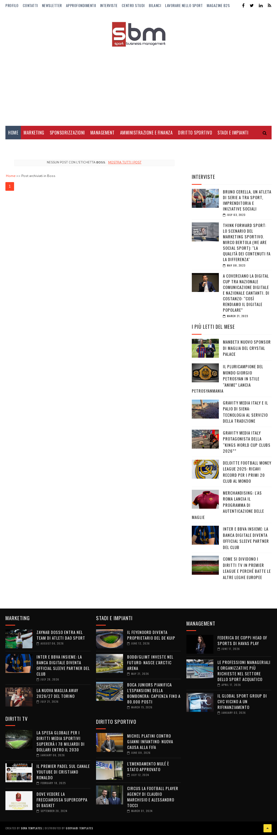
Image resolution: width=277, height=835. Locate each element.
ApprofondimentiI (81, 5)
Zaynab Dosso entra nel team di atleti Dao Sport (61, 635)
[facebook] (243, 5)
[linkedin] (261, 5)
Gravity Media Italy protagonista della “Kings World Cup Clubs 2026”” (247, 442)
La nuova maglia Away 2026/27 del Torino (57, 693)
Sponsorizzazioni (67, 132)
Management (102, 132)
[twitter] (252, 5)
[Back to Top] (267, 828)
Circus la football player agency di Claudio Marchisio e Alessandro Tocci (152, 796)
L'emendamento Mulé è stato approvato (148, 766)
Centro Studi (133, 5)
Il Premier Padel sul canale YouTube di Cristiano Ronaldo (63, 771)
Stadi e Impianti (232, 132)
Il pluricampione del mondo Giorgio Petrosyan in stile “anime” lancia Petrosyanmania (227, 378)
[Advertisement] (138, 82)
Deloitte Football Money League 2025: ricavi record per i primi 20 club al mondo (247, 472)
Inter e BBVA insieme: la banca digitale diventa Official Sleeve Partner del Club (246, 538)
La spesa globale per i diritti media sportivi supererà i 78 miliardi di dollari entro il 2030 (61, 740)
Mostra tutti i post (124, 162)
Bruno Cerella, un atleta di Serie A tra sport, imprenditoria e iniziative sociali (247, 200)
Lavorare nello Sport (184, 5)
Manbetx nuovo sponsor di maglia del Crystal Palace (247, 348)
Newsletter (52, 5)
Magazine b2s (218, 5)
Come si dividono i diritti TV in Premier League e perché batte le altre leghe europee (247, 568)
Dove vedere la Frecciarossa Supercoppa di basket (62, 799)
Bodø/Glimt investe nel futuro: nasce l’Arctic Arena (150, 662)
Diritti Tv (17, 146)
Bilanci (155, 5)
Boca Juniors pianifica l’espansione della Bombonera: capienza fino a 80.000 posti (153, 693)
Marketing (34, 132)
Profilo (12, 5)
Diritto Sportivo (195, 132)
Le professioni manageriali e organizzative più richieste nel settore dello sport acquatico (244, 670)
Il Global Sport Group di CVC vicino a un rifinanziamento (242, 701)
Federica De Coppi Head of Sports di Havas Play (242, 640)
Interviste (109, 5)
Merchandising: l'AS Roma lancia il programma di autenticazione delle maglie (228, 505)
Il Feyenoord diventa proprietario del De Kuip (151, 635)
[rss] (269, 5)
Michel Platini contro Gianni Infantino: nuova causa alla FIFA (150, 741)
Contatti (30, 5)
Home (13, 132)
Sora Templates (31, 828)
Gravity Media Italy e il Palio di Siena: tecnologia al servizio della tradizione (245, 412)
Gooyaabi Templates (79, 828)
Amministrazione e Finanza (146, 132)
